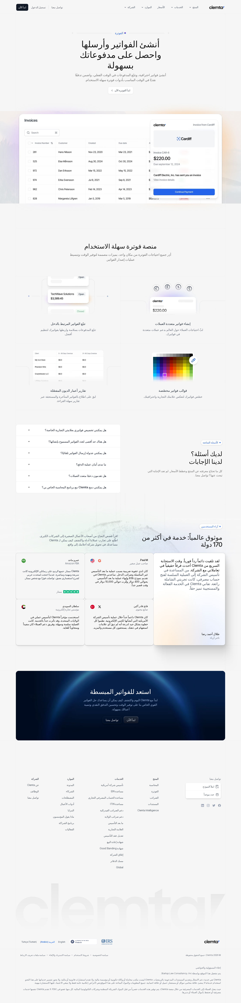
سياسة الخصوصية (100, 955)
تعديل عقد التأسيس (113, 835)
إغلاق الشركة (116, 854)
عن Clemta (33, 784)
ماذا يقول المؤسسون (63, 816)
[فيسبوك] (219, 805)
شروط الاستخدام (81, 955)
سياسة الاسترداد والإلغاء (59, 955)
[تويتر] (213, 805)
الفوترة (155, 791)
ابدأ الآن (22, 7)
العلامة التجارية (115, 829)
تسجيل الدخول (38, 7)
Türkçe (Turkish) (29, 942)
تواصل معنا (57, 7)
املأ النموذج (208, 786)
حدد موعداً (209, 794)
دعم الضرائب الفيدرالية (111, 810)
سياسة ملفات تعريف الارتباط (32, 955)
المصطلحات (68, 797)
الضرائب (154, 797)
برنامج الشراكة (66, 822)
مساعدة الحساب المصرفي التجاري (105, 797)
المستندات (153, 803)
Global (119, 867)
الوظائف (34, 791)
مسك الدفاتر (116, 860)
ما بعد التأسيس (115, 822)
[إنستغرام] (208, 805)
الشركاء (70, 791)
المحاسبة (154, 784)
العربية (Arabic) (47, 942)
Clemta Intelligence (148, 810)
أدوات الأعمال (67, 803)
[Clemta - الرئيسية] (217, 7)
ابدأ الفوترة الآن (122, 90)
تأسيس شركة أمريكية (112, 784)
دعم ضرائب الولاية (114, 816)
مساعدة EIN (117, 791)
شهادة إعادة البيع (115, 841)
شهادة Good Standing (111, 848)
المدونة (70, 784)
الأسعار (161, 7)
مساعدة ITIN (116, 803)
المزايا (71, 810)
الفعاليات (69, 829)
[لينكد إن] (202, 805)
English (61, 942)
